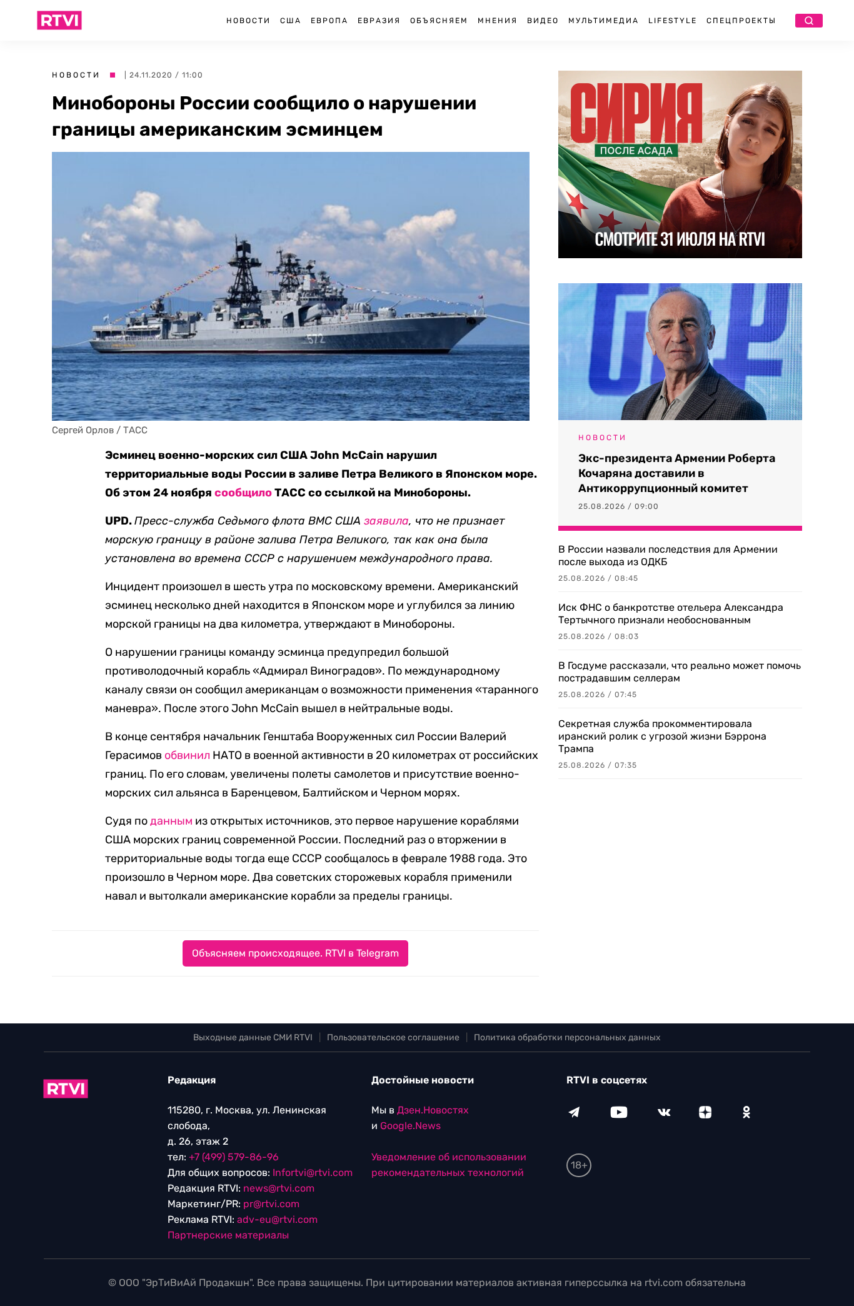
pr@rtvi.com (271, 1204)
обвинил (187, 755)
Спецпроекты (741, 20)
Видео (543, 20)
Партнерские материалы (228, 1235)
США (290, 20)
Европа (329, 20)
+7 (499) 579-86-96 (234, 1157)
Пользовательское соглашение (393, 1037)
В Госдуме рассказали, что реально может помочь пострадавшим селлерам (679, 672)
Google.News (410, 1126)
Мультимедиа (603, 20)
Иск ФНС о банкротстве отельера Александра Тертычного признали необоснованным (670, 613)
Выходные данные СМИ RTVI (253, 1037)
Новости (248, 20)
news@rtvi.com (278, 1188)
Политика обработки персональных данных (567, 1037)
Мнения (498, 20)
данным (171, 821)
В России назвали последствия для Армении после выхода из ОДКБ (668, 555)
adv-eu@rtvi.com (277, 1219)
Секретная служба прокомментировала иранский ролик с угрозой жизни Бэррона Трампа (662, 736)
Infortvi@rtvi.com (313, 1172)
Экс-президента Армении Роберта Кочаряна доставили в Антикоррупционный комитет (676, 473)
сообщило (243, 493)
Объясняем (439, 20)
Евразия (379, 20)
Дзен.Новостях (433, 1110)
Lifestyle (672, 20)
